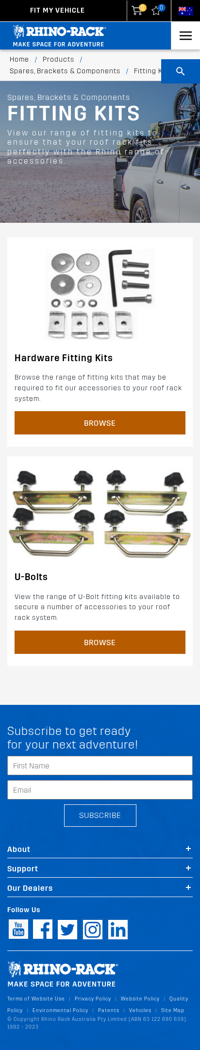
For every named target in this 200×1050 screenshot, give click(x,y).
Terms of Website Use (36, 999)
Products (58, 59)
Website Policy (140, 999)
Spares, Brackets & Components (65, 71)
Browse (100, 423)
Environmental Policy (60, 1010)
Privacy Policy (93, 999)
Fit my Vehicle (57, 10)
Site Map (172, 1010)
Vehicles (140, 1010)
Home (19, 59)
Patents (108, 1010)
